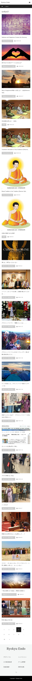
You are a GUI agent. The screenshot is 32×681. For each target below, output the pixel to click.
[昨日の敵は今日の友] (16, 608)
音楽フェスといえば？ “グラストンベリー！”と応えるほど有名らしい (16, 416)
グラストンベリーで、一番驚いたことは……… (14, 323)
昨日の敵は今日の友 (7, 620)
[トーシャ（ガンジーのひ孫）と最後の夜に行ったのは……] (16, 279)
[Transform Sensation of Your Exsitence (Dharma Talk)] (16, 137)
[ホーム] (2, 5)
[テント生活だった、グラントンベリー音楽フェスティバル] (16, 371)
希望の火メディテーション (9, 594)
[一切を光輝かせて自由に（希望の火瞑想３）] (16, 580)
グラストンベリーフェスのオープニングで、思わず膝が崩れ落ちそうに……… (15, 353)
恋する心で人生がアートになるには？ (12, 62)
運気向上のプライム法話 (8, 66)
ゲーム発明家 (21, 662)
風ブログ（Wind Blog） (8, 266)
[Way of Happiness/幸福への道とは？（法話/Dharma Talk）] (16, 79)
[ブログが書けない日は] (16, 463)
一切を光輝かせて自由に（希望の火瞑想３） (14, 590)
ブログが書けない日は (8, 475)
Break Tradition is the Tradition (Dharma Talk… (14, 191)
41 (4, 639)
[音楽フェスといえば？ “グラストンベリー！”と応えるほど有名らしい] (16, 403)
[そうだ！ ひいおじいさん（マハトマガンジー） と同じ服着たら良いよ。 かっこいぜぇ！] (16, 551)
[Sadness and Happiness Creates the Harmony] (16, 24)
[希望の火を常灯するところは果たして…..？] (16, 522)
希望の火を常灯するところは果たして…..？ (13, 534)
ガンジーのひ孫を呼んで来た (9, 446)
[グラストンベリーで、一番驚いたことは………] (16, 311)
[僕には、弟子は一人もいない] (16, 250)
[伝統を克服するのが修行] (16, 215)
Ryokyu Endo (5, 2)
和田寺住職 (21, 667)
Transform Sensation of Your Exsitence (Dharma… (15, 149)
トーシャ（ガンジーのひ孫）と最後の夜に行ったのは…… (15, 293)
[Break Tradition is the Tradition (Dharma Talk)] (16, 173)
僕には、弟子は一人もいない (9, 262)
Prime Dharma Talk (7, 41)
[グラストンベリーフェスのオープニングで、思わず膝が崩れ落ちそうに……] (16, 340)
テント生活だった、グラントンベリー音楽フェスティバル (15, 384)
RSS (16, 672)
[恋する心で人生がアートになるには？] (16, 52)
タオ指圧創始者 (7, 662)
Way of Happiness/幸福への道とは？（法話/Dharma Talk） (16, 91)
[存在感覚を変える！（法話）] (16, 109)
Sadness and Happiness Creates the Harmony (14, 37)
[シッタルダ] (16, 492)
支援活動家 (6, 667)
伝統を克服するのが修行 (8, 233)
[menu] (29, 2)
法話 (4, 124)
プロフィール (7, 657)
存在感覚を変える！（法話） (9, 121)
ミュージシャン (22, 657)
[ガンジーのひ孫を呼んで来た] (16, 434)
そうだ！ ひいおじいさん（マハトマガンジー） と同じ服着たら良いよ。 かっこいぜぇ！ (16, 564)
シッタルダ (5, 504)
